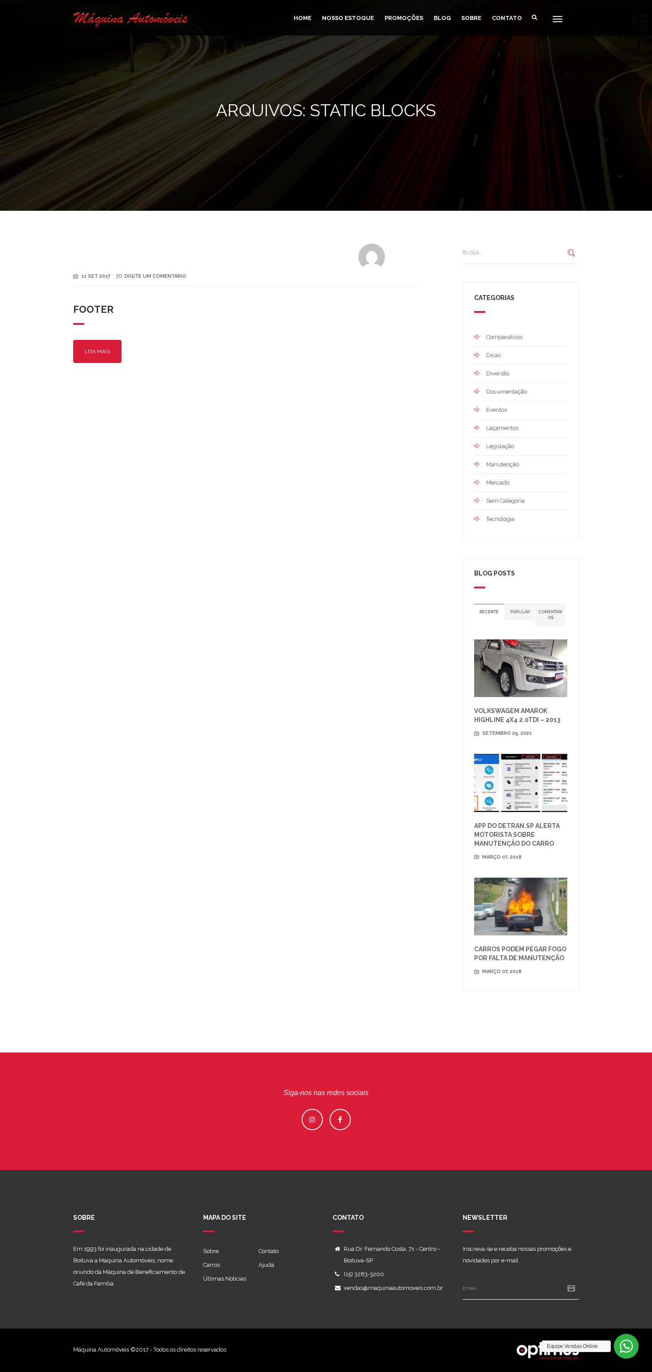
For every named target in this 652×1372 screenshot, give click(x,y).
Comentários (550, 615)
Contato (507, 18)
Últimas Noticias (224, 1278)
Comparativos (504, 337)
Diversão (497, 373)
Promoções (404, 18)
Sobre (471, 18)
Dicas (493, 355)
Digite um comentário (155, 276)
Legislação (500, 446)
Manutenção (502, 464)
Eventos (496, 409)
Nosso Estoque (348, 18)
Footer (93, 309)
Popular (520, 612)
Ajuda (266, 1265)
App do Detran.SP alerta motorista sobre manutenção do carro (517, 834)
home (302, 18)
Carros (211, 1265)
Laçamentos (502, 428)
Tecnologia (500, 519)
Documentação (506, 391)
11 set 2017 (95, 276)
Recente (489, 612)
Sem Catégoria (505, 500)
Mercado (497, 482)
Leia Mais (97, 351)
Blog (442, 18)
